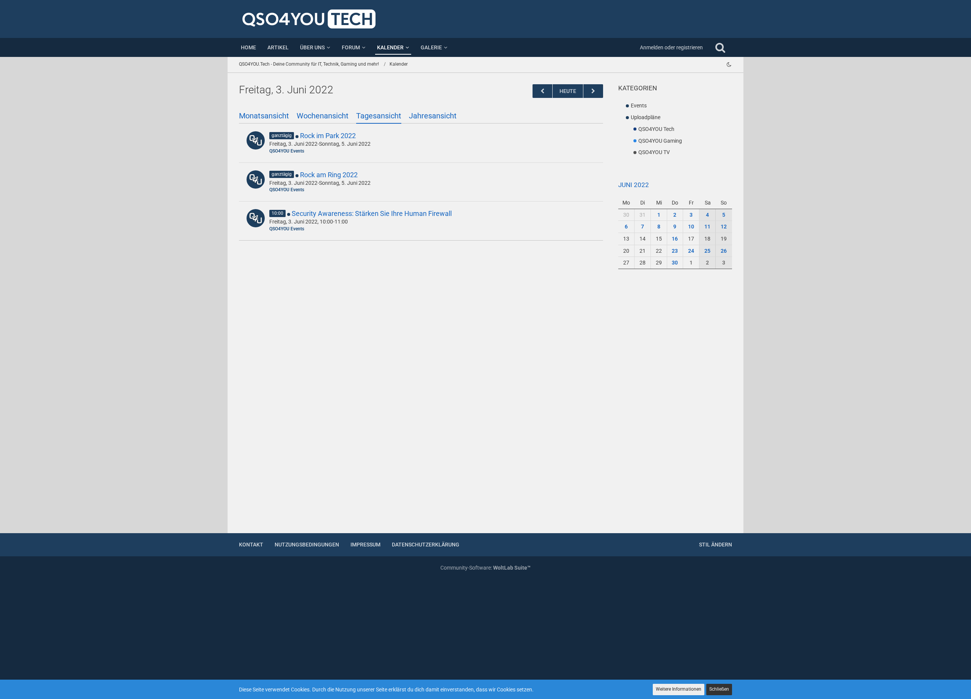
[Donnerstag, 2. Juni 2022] (542, 91)
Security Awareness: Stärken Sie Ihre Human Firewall (372, 213)
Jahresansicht (433, 115)
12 (724, 227)
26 (724, 251)
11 (707, 227)
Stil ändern (715, 545)
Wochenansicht (323, 115)
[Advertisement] (675, 406)
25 (707, 251)
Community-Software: (485, 568)
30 (675, 263)
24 (691, 251)
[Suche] (720, 47)
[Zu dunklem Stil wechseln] (729, 64)
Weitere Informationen (678, 689)
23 (675, 251)
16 (675, 239)
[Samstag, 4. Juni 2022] (593, 91)
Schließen (719, 689)
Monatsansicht (264, 115)
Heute (567, 91)
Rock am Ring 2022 (329, 175)
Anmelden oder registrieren (671, 47)
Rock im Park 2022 (328, 136)
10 (691, 227)
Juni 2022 (633, 185)
